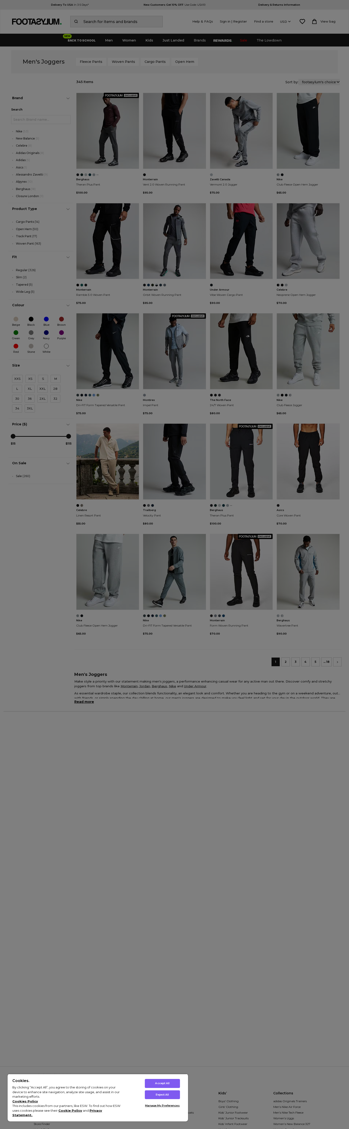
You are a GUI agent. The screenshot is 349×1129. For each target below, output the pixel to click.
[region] (98, 1097)
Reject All (162, 1094)
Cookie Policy (70, 1110)
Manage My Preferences (162, 1105)
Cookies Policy (25, 1101)
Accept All (162, 1083)
